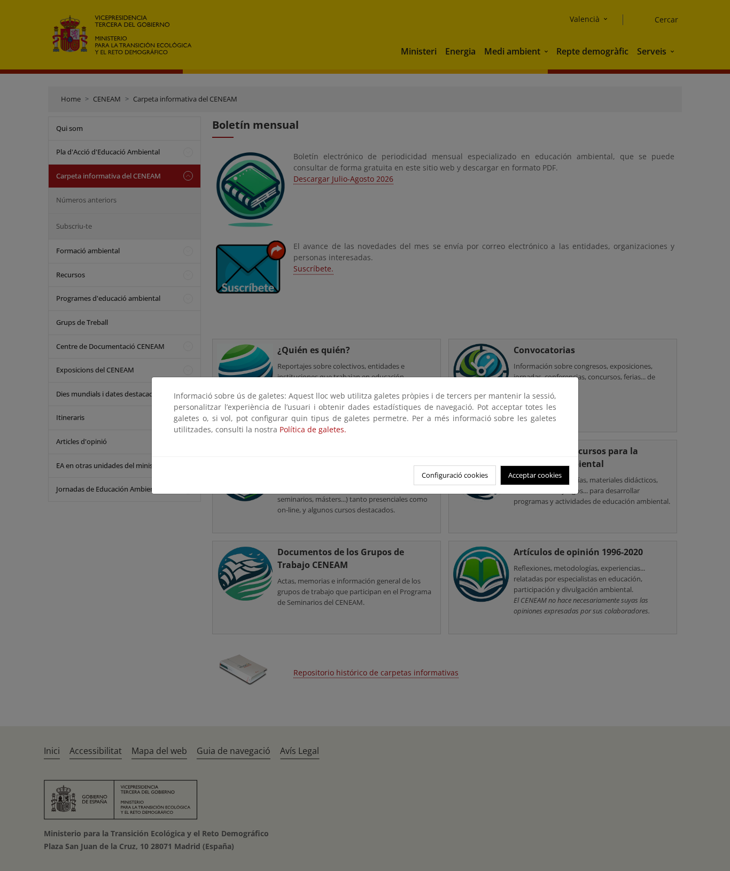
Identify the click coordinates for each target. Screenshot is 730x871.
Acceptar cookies (535, 475)
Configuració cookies (455, 475)
